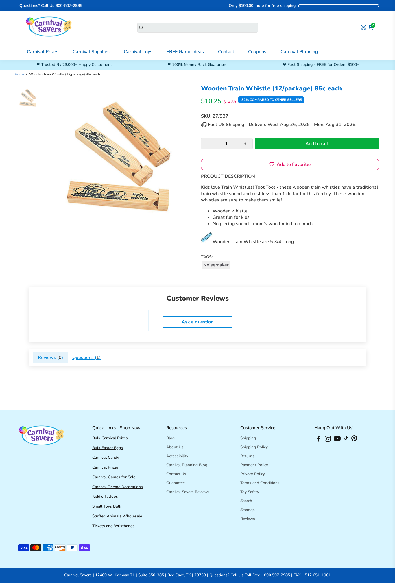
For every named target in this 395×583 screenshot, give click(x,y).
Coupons (257, 52)
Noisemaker (216, 265)
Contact (226, 52)
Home (19, 74)
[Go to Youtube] (337, 440)
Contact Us (176, 474)
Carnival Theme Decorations (117, 487)
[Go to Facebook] (318, 440)
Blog (170, 438)
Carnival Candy (105, 457)
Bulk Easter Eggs (107, 448)
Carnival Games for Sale (113, 477)
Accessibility (177, 456)
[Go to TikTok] (346, 440)
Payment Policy (254, 465)
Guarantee (175, 483)
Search (246, 501)
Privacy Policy (252, 474)
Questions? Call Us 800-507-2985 (50, 5)
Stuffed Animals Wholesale (117, 516)
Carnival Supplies (91, 52)
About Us (175, 447)
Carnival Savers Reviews (188, 492)
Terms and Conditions (260, 483)
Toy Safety (249, 492)
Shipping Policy (254, 447)
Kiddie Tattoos (105, 496)
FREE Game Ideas (185, 52)
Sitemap (247, 509)
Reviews (247, 518)
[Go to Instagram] (327, 440)
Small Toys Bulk (106, 506)
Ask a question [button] (197, 322)
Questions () (86, 357)
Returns (247, 456)
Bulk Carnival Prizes (110, 438)
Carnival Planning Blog (186, 465)
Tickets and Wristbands (113, 526)
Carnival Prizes (42, 52)
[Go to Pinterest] (354, 440)
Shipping (248, 438)
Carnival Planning (299, 52)
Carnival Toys (138, 52)
